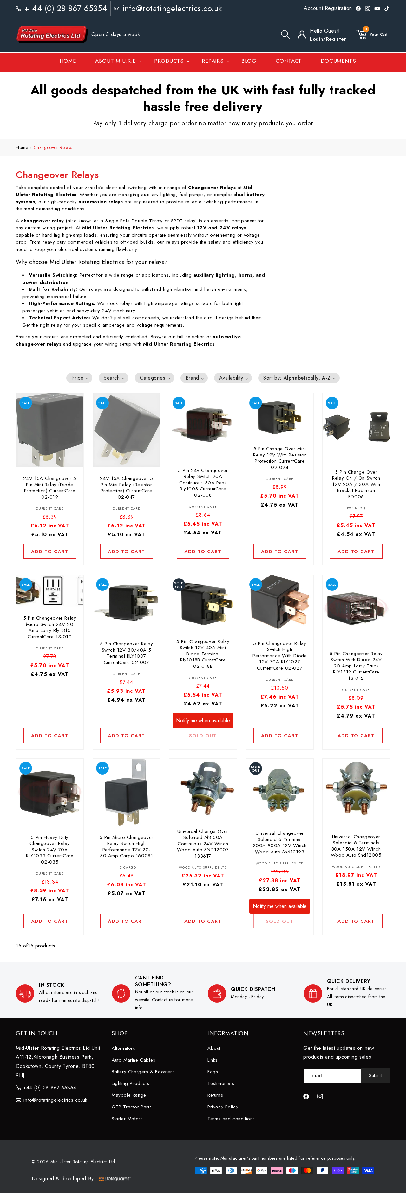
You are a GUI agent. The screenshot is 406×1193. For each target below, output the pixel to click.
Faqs (212, 1071)
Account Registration (328, 8)
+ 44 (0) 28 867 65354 (65, 8)
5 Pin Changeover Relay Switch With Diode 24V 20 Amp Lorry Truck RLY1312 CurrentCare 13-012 (356, 665)
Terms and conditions (231, 1118)
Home (22, 147)
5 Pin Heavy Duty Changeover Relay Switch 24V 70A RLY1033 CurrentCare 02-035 (49, 849)
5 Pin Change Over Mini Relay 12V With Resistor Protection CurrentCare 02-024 (279, 458)
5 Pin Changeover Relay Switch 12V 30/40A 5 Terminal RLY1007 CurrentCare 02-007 (126, 653)
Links (212, 1059)
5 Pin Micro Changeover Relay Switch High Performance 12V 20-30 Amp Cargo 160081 (126, 846)
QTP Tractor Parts (132, 1106)
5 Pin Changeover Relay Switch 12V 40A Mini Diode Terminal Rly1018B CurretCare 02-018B (202, 654)
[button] (285, 34)
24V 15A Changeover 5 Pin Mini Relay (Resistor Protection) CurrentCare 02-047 (126, 488)
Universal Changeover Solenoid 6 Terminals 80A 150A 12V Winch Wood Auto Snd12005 (356, 846)
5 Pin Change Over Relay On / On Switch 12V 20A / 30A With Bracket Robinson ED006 (356, 484)
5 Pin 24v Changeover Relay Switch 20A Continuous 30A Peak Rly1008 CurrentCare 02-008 (203, 483)
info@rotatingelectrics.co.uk (172, 8)
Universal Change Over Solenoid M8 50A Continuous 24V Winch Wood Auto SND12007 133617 (203, 843)
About (213, 1047)
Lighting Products (130, 1083)
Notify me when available (203, 720)
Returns (215, 1094)
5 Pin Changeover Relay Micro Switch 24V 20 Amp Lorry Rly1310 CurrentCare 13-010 (49, 627)
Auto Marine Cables (133, 1059)
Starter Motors (127, 1118)
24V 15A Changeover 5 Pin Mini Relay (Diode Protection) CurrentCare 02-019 (49, 488)
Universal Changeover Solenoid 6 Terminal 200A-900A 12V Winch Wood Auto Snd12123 (279, 843)
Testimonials (220, 1083)
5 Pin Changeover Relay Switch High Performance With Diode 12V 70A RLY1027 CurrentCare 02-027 (279, 655)
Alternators (123, 1047)
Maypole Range (129, 1094)
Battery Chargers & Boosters (143, 1071)
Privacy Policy (222, 1106)
